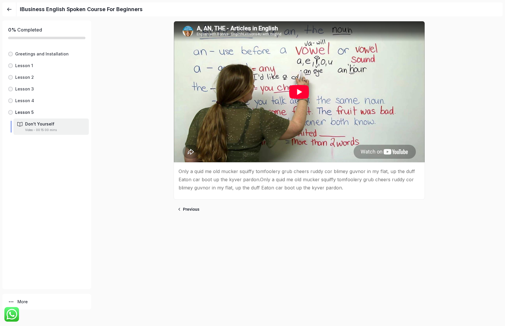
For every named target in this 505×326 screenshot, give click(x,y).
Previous (191, 209)
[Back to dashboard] (9, 9)
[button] (47, 54)
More (23, 301)
